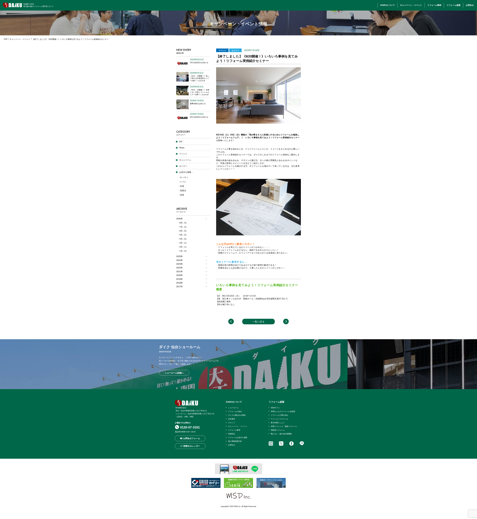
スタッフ (231, 423)
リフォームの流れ (235, 411)
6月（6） (183, 231)
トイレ (183, 182)
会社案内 (231, 419)
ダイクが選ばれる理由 (236, 415)
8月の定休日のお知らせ (199, 117)
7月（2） (183, 227)
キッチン (184, 177)
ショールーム (233, 408)
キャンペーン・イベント (411, 5)
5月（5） (183, 235)
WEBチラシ (275, 408)
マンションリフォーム (279, 419)
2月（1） (183, 247)
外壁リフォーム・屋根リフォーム (284, 426)
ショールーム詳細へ (174, 373)
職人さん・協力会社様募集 (281, 434)
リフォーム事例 (434, 5)
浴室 (182, 195)
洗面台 (183, 190)
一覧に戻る (258, 321)
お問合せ (470, 5)
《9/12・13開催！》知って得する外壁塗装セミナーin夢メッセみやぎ (199, 78)
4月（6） (183, 239)
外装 (182, 186)
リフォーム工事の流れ (279, 415)
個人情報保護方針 (235, 441)
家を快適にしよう (278, 423)
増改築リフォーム (278, 430)
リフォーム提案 (453, 5)
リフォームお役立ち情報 (237, 437)
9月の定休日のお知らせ (199, 63)
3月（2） (183, 243)
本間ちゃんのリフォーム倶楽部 (283, 411)
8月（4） (183, 223)
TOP (5, 39)
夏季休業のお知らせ (198, 104)
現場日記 (231, 434)
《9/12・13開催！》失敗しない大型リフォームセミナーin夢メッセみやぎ (199, 92)
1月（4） (183, 251)
